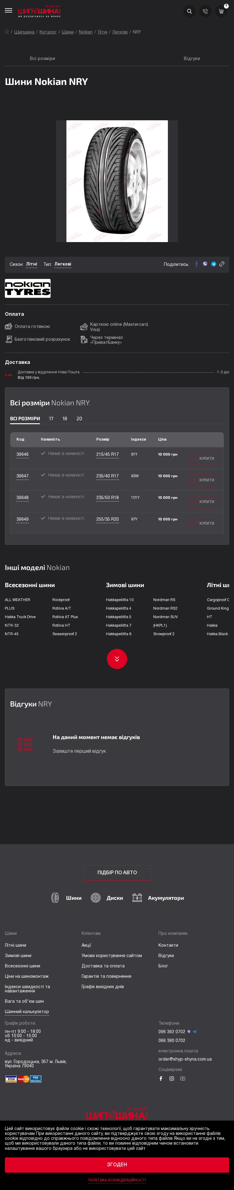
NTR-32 (12, 625)
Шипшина (24, 32)
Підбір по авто (117, 873)
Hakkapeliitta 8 (118, 634)
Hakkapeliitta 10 (119, 600)
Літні (102, 32)
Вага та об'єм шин (24, 1002)
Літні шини (15, 946)
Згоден (117, 1165)
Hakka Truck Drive (20, 617)
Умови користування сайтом (112, 956)
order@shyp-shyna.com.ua (185, 1059)
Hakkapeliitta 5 (118, 617)
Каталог (48, 32)
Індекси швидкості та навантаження (27, 989)
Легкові (120, 32)
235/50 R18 (107, 498)
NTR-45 (12, 634)
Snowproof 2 (163, 634)
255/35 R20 (107, 520)
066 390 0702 (171, 1041)
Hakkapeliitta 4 (118, 608)
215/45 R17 (107, 455)
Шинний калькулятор (27, 1012)
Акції (86, 946)
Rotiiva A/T (61, 608)
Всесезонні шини (22, 966)
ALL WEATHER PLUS (17, 604)
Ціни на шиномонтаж (27, 977)
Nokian (86, 32)
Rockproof (60, 600)
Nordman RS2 (165, 608)
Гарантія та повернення (106, 977)
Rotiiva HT (61, 625)
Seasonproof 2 (64, 634)
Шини (68, 32)
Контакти (168, 946)
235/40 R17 (107, 476)
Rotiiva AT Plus (65, 617)
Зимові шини (18, 956)
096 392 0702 (171, 1032)
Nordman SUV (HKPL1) (165, 621)
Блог (163, 966)
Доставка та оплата (103, 966)
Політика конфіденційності (117, 1180)
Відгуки (166, 956)
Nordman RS (164, 600)
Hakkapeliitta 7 (118, 625)
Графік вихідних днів (103, 987)
